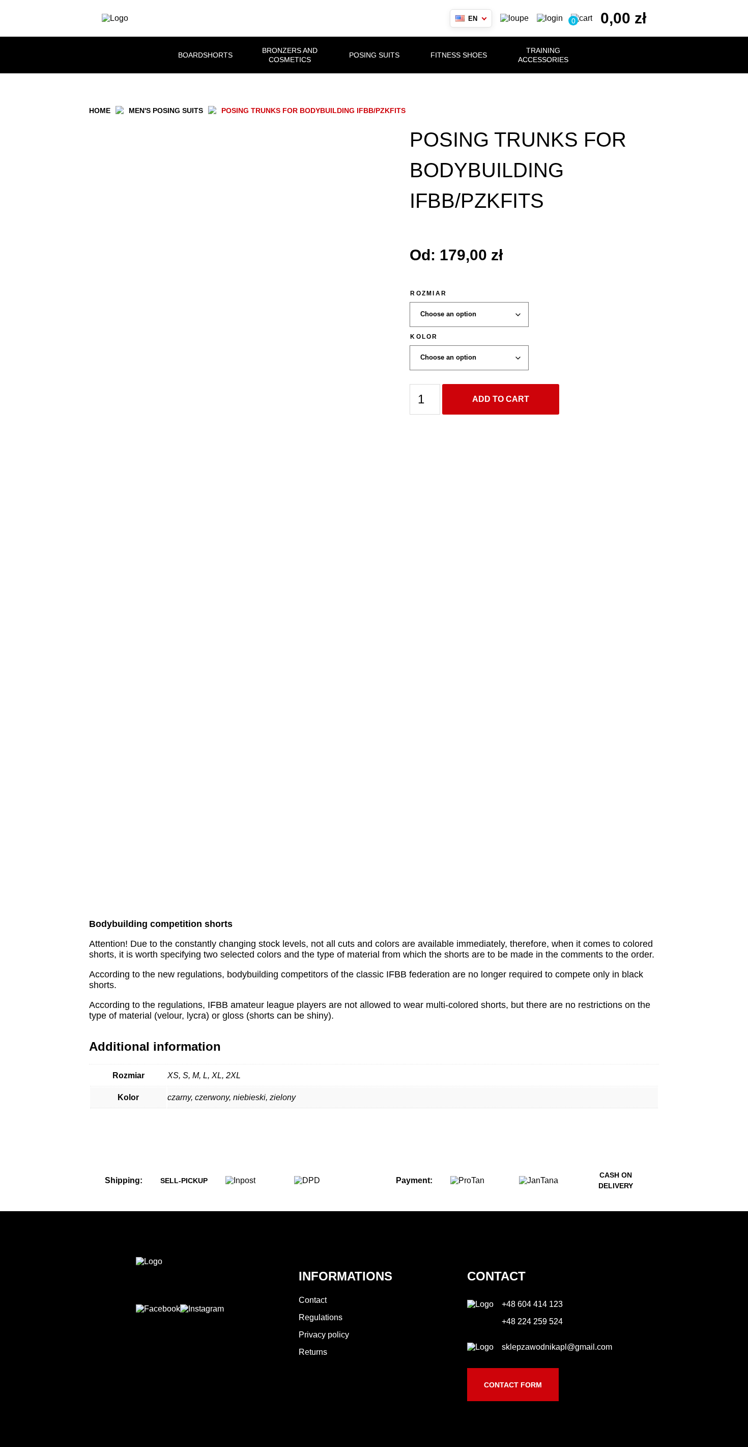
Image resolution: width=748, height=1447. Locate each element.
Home (99, 110)
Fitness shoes (458, 55)
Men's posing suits (166, 110)
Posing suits (374, 55)
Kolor (424, 336)
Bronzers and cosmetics (290, 55)
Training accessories (543, 55)
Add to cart (500, 399)
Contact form (513, 1385)
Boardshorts (205, 55)
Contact (313, 1300)
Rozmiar (428, 293)
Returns (313, 1352)
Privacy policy (324, 1334)
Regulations (320, 1317)
